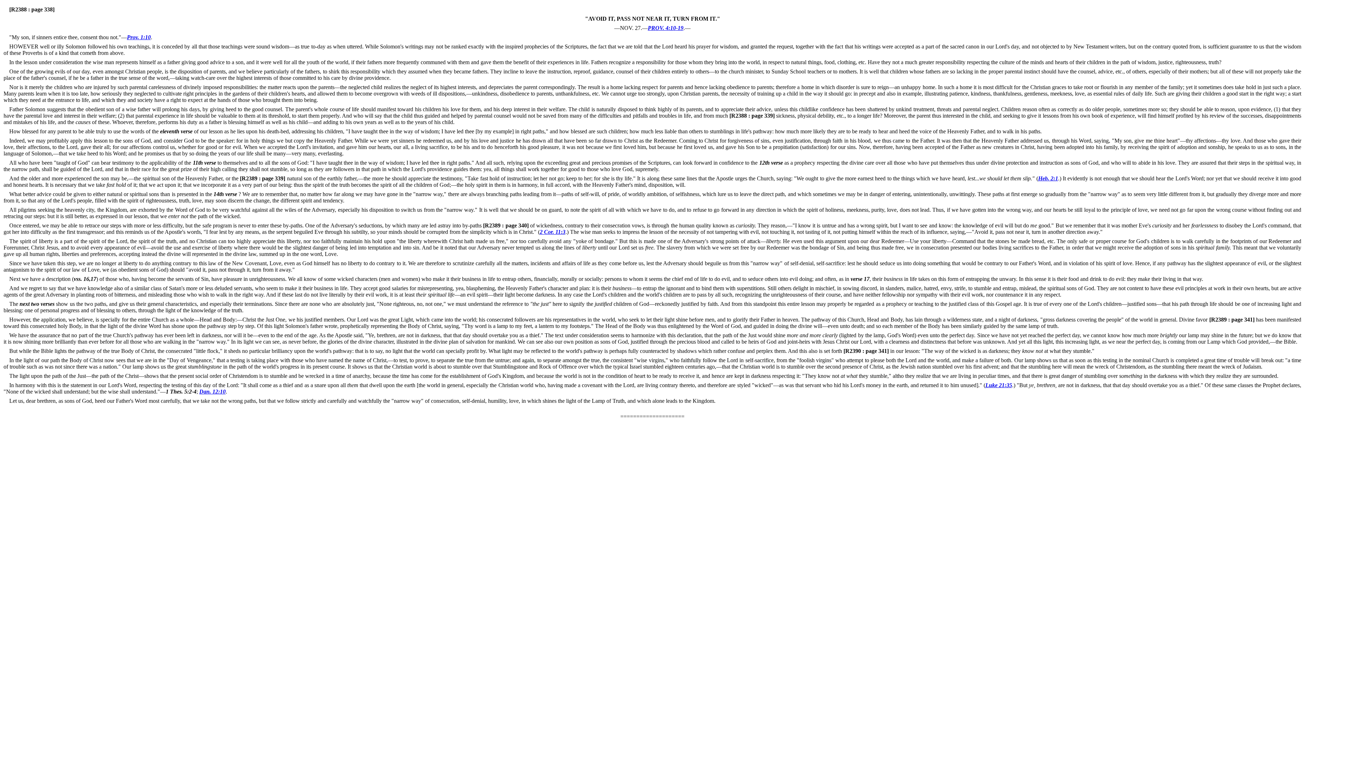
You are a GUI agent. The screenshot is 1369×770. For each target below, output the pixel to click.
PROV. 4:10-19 (665, 28)
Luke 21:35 (998, 385)
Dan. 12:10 (212, 392)
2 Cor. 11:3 (552, 232)
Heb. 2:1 (1048, 178)
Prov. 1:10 (139, 37)
